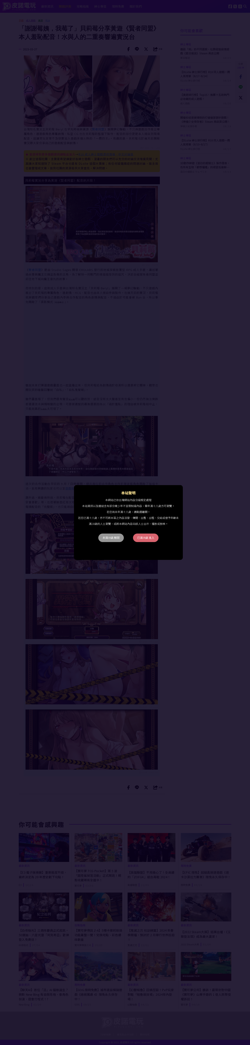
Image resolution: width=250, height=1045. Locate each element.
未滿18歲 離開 (111, 537)
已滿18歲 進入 (145, 537)
